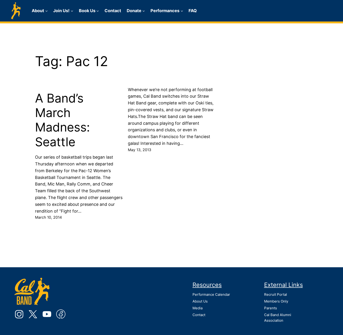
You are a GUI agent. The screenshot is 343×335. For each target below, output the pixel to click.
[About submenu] (46, 11)
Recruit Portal (275, 294)
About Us (200, 301)
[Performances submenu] (182, 11)
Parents (270, 308)
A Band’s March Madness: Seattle (62, 120)
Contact (198, 315)
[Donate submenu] (143, 11)
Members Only (276, 301)
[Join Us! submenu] (72, 11)
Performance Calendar (211, 294)
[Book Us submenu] (97, 11)
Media (197, 308)
